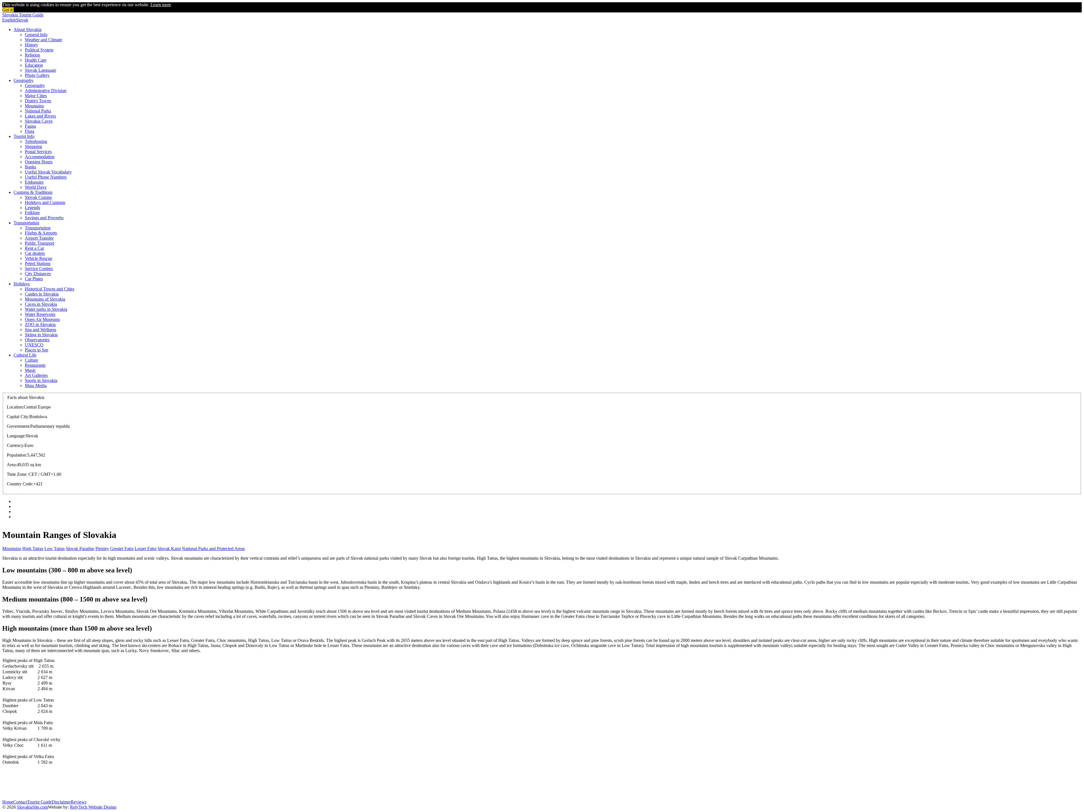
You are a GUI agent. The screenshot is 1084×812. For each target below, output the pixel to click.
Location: (15, 407)
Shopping (33, 146)
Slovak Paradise (80, 548)
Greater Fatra (122, 548)
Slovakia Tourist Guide (22, 14)
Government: (18, 426)
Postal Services (38, 151)
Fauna (30, 126)
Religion (32, 55)
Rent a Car (34, 248)
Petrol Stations (38, 263)
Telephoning (36, 141)
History (31, 44)
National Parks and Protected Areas (213, 548)
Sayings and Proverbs (44, 217)
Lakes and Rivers (40, 116)
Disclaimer (61, 802)
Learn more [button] (160, 4)
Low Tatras (54, 548)
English (9, 20)
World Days (35, 187)
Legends (32, 207)
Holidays (22, 283)
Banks (30, 166)
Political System (39, 49)
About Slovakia (27, 29)
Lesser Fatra (145, 548)
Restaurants (35, 365)
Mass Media (36, 385)
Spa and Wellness (40, 329)
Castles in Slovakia (42, 294)
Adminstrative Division (45, 90)
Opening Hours (39, 161)
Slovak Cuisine (38, 197)
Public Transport (39, 243)
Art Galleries (36, 375)
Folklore (32, 212)
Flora (29, 131)
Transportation (26, 222)
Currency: (16, 445)
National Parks (38, 110)
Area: (12, 464)
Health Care (35, 60)
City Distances (38, 273)
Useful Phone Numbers (46, 177)
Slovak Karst (169, 548)
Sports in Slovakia (41, 380)
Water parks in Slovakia (46, 309)
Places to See (36, 350)
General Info (36, 34)
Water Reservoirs (40, 314)
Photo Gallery (37, 75)
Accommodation (39, 156)
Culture (31, 360)
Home (7, 802)
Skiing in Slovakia (41, 334)
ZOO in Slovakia (40, 324)
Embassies (34, 182)
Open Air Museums (42, 319)
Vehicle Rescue (38, 258)
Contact (20, 802)
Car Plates (34, 278)
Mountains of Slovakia (45, 299)
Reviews (78, 802)
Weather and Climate (43, 39)
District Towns (38, 100)
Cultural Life (25, 355)
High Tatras (32, 548)
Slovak (22, 20)
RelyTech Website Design (93, 807)
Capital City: (18, 416)
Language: (16, 435)
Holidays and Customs (45, 202)
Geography (24, 80)
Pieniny (102, 548)
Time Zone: (17, 474)
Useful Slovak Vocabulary (48, 172)
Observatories (37, 339)
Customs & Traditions (33, 192)
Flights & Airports (41, 233)
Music (30, 370)
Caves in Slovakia (41, 304)
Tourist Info (24, 136)
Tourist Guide (39, 802)
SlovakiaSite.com (32, 807)
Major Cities (36, 95)
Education (34, 65)
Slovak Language (40, 70)
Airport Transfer (39, 238)
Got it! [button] (8, 9)
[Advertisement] (105, 782)
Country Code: (20, 483)
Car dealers (35, 253)
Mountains (34, 105)
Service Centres (39, 268)
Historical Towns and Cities (49, 288)
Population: (17, 455)
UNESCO (34, 344)
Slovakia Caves (39, 121)
